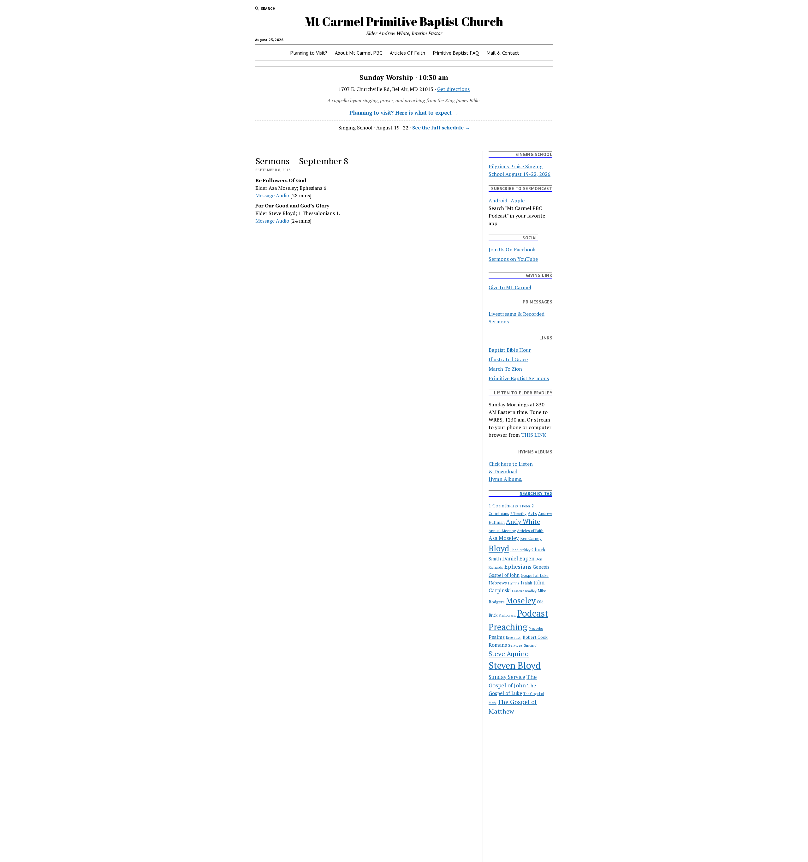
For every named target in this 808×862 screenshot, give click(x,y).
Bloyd (499, 548)
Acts (532, 513)
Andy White (523, 521)
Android (498, 200)
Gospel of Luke (535, 575)
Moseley (521, 600)
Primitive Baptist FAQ (456, 53)
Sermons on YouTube (513, 258)
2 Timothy (518, 513)
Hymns (514, 583)
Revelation (513, 637)
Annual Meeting (502, 530)
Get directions (453, 89)
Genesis (541, 567)
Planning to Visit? (308, 53)
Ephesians (518, 566)
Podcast (532, 613)
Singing (530, 645)
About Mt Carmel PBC (358, 53)
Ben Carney (531, 538)
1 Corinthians (503, 505)
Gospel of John (504, 575)
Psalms (497, 637)
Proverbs (536, 628)
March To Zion (505, 368)
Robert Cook (535, 637)
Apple (518, 200)
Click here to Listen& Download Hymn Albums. (511, 471)
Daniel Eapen (518, 558)
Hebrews (498, 583)
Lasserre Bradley (524, 591)
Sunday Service (507, 676)
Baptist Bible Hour (510, 349)
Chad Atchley (520, 550)
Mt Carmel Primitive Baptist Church (404, 21)
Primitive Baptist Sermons (519, 378)
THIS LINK (533, 434)
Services (515, 645)
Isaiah (526, 583)
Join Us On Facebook (512, 249)
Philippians (507, 615)
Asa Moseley (504, 538)
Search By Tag (536, 493)
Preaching (508, 626)
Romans (498, 645)
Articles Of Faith (407, 53)
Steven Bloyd (515, 665)
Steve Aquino (509, 653)
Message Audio (272, 195)
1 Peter (524, 506)
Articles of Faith (530, 530)
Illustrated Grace (508, 359)
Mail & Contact (502, 53)
